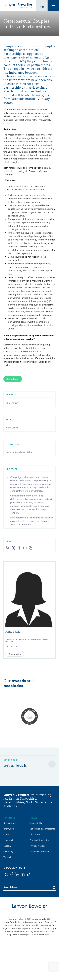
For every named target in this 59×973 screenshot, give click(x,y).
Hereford (8, 839)
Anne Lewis (12, 427)
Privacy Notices (37, 845)
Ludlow (7, 845)
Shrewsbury (9, 822)
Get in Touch (12, 378)
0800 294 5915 (14, 867)
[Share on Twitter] (13, 548)
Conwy (7, 834)
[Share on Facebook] (19, 548)
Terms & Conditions (39, 851)
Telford (7, 857)
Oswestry (8, 851)
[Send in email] (25, 548)
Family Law (12, 402)
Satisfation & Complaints (42, 828)
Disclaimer (35, 834)
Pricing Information (39, 839)
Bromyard (8, 828)
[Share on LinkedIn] (7, 548)
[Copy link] (30, 548)
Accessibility (36, 822)
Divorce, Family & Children (19, 452)
